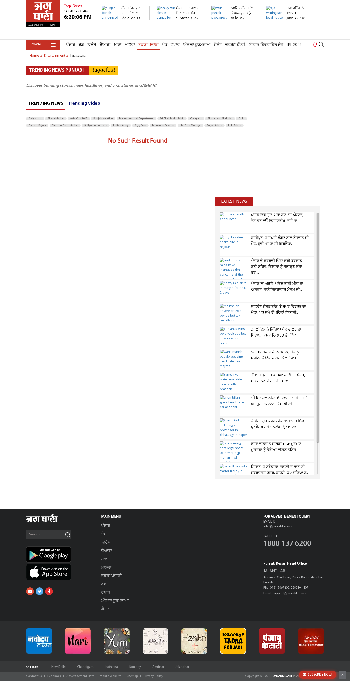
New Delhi (58, 667)
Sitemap (132, 676)
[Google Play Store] (60, 554)
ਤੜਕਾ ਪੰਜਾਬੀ (148, 44)
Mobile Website (110, 676)
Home (34, 55)
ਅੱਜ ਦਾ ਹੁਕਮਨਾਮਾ (196, 44)
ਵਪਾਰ (175, 44)
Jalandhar (182, 667)
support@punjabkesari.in (290, 593)
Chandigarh (85, 667)
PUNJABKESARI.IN (283, 676)
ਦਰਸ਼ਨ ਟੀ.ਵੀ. (235, 44)
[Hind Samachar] (311, 641)
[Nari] (78, 641)
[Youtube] (30, 591)
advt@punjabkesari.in (278, 526)
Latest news (234, 201)
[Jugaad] (155, 641)
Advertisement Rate (80, 676)
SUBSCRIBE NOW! (320, 674)
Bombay (135, 667)
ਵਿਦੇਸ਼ (91, 44)
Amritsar (158, 667)
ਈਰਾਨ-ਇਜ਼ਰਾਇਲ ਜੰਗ (266, 44)
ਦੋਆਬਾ (105, 44)
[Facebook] (49, 591)
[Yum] (117, 641)
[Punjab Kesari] (272, 641)
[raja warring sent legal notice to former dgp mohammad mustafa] (287, 37)
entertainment (54, 55)
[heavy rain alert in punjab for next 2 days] (178, 22)
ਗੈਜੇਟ (218, 44)
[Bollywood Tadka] (233, 641)
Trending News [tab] (46, 103)
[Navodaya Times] (39, 641)
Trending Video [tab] (84, 103)
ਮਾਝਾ (117, 44)
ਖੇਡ (164, 44)
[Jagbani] (48, 522)
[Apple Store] (60, 572)
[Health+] (194, 641)
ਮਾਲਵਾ (130, 44)
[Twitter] (39, 591)
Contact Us (34, 676)
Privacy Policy (153, 676)
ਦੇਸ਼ (81, 44)
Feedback (54, 676)
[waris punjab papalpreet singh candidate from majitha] (232, 32)
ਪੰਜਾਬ (70, 44)
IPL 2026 (294, 44)
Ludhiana (111, 667)
